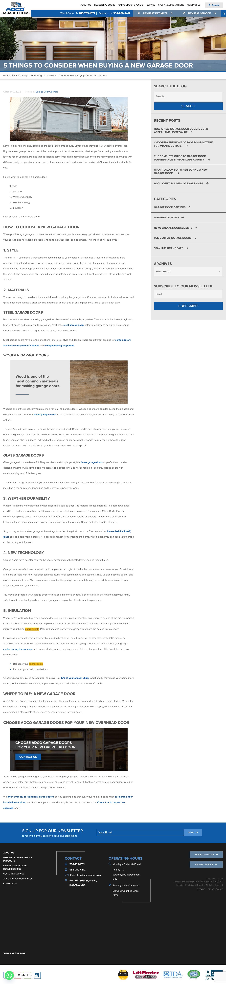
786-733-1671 (77, 13)
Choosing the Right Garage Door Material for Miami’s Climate (184, 144)
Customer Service (13, 873)
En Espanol (214, 5)
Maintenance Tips (166, 217)
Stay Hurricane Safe (168, 248)
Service (151, 5)
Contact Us (193, 5)
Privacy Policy (215, 889)
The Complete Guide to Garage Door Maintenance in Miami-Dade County (180, 158)
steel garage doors (74, 325)
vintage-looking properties (59, 345)
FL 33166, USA (77, 885)
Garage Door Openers (130, 5)
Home (6, 75)
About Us (86, 5)
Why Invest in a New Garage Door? (179, 183)
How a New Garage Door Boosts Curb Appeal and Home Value (181, 130)
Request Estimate (155, 13)
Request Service (199, 13)
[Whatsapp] (9, 975)
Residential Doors (104, 5)
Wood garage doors (45, 414)
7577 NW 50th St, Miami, (83, 880)
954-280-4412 (114, 13)
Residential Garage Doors (173, 238)
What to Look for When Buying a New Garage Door (181, 171)
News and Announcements (173, 227)
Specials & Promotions (171, 5)
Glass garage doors (92, 462)
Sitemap (201, 889)
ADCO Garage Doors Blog (27, 75)
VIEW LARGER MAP (14, 953)
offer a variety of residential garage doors (30, 796)
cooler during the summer (17, 649)
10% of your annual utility (75, 678)
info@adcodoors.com (89, 875)
